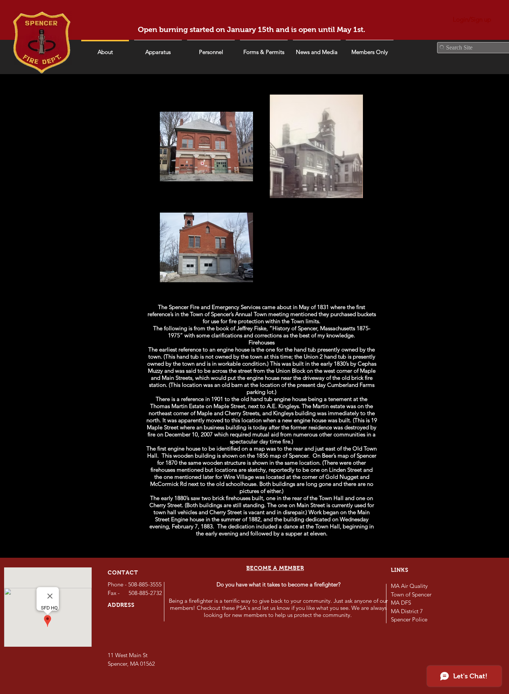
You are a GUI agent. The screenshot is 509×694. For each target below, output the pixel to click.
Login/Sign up (472, 19)
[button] (316, 49)
